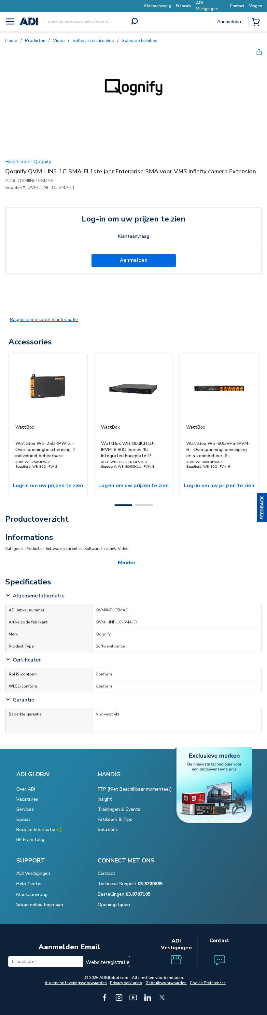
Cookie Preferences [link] (208, 982)
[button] (262, 507)
